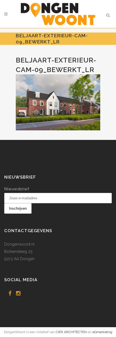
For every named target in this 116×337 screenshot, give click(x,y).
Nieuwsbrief (16, 189)
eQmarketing (102, 332)
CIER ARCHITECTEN (71, 332)
